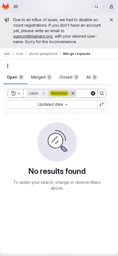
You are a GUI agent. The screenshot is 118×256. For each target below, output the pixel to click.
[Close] (111, 19)
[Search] (101, 93)
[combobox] (52, 104)
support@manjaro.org (32, 36)
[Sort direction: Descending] (101, 104)
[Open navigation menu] (15, 6)
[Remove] (73, 93)
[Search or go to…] (96, 6)
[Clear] (93, 93)
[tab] (15, 77)
